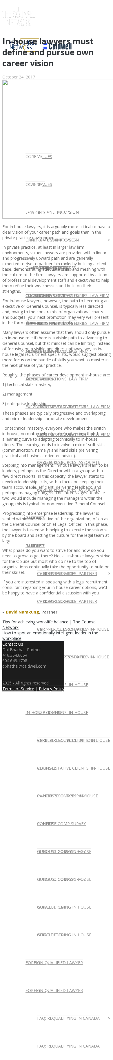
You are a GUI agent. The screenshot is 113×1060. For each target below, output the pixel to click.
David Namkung (22, 612)
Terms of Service (18, 688)
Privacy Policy (51, 688)
